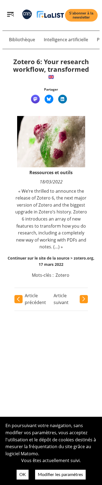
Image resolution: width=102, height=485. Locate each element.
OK (22, 474)
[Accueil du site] (50, 15)
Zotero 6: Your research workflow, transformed (51, 65)
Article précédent (35, 299)
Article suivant (61, 299)
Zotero (62, 275)
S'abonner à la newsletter (81, 15)
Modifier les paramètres (60, 474)
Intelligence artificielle (66, 40)
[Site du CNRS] (27, 15)
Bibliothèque (22, 40)
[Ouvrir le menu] (10, 15)
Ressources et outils (51, 172)
